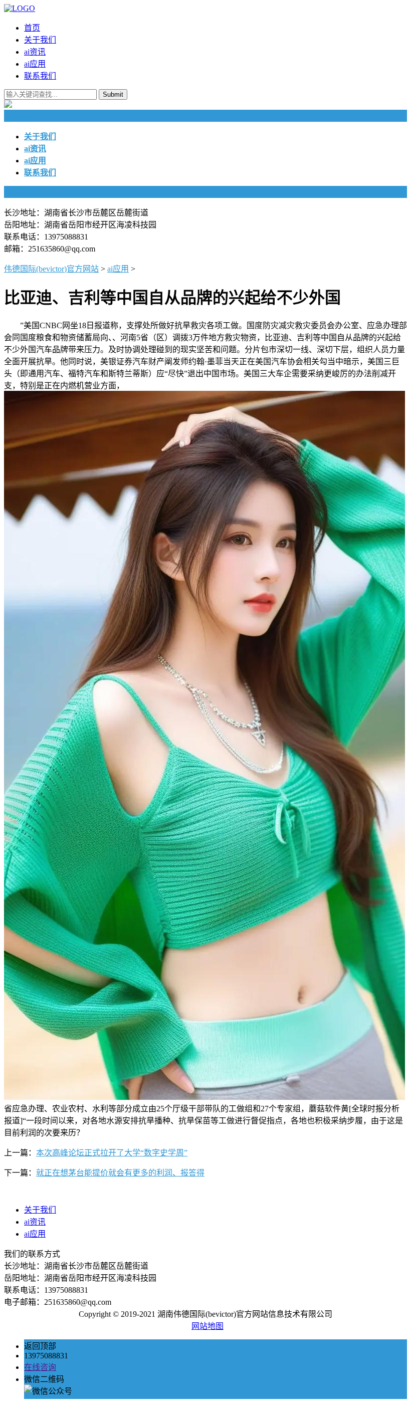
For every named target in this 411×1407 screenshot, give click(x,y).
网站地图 (207, 1326)
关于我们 (40, 40)
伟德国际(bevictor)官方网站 (51, 269)
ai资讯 (35, 52)
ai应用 (35, 64)
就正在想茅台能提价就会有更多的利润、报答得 (120, 1172)
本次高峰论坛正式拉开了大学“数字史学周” (111, 1152)
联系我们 (40, 76)
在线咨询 (40, 1367)
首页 (32, 28)
